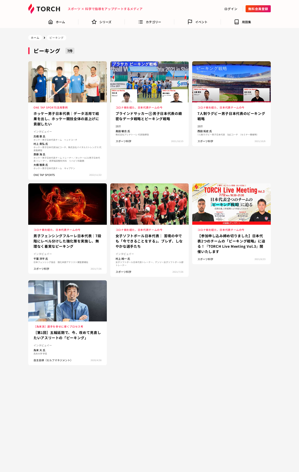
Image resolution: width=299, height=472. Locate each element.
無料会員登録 (258, 9)
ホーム (35, 37)
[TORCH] (45, 9)
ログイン (230, 9)
